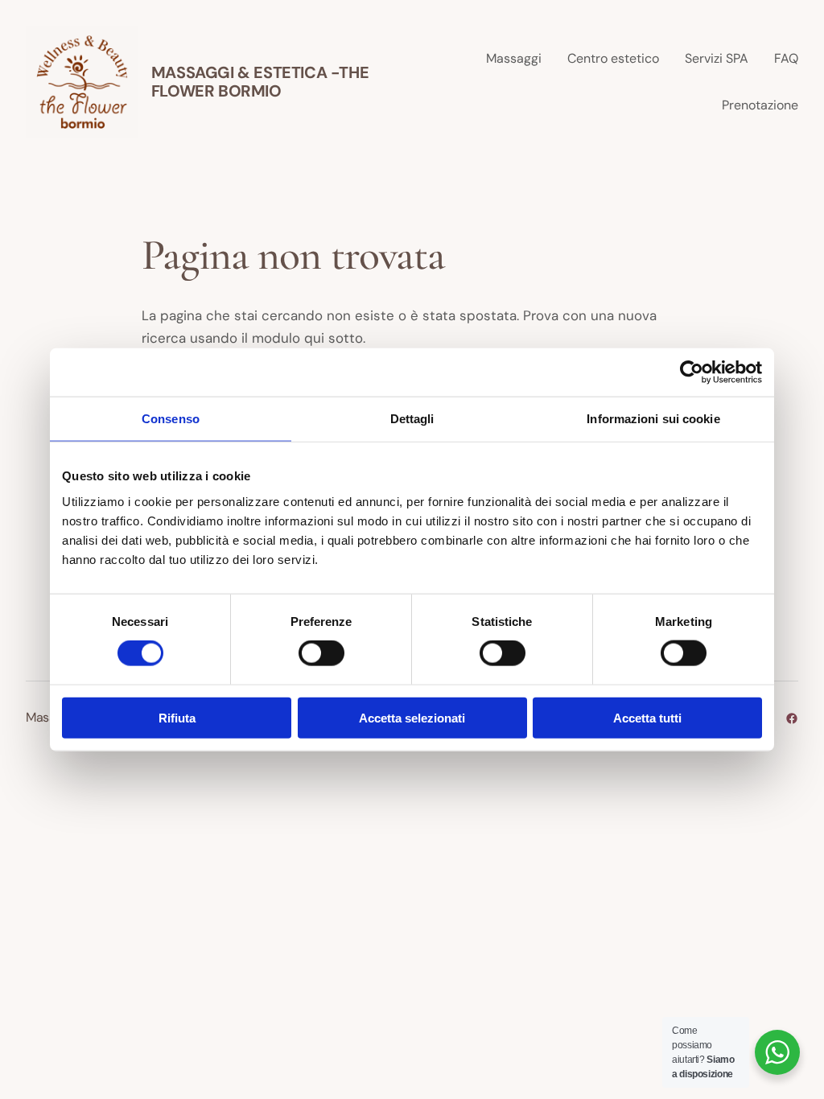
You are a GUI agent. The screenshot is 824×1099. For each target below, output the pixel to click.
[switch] (321, 653)
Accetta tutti (647, 717)
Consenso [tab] (171, 419)
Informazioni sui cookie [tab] (653, 419)
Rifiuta (177, 717)
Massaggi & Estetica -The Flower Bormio (260, 81)
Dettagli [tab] (412, 419)
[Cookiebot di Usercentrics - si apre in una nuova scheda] (691, 372)
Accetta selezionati (412, 717)
